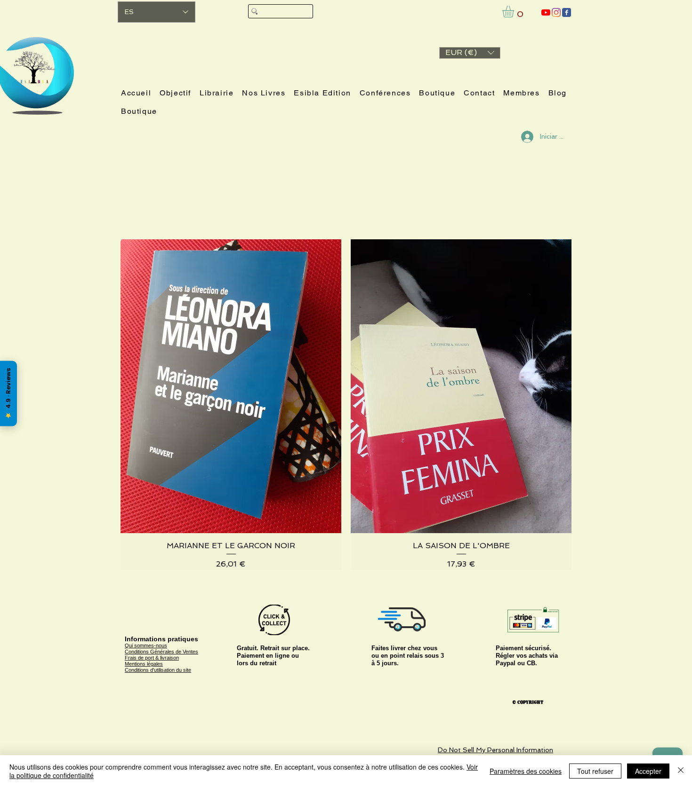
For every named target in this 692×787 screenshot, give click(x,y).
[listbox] (469, 53)
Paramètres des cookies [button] (526, 771)
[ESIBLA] (545, 12)
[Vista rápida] (231, 386)
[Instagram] (556, 12)
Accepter (648, 771)
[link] (515, 11)
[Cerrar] (680, 771)
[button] (469, 53)
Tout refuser (595, 771)
